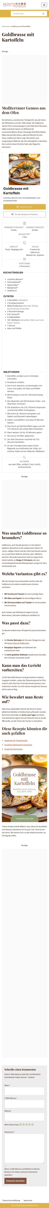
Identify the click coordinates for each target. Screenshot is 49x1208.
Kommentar (9, 1132)
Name (7, 1085)
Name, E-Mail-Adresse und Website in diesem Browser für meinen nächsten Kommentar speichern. (22, 1172)
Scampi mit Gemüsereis (13, 749)
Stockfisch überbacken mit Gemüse (18, 745)
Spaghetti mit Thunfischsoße (16, 740)
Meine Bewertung (11, 1124)
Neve (13, 1205)
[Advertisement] (24, 79)
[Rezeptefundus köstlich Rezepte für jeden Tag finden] (14, 5)
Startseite (6, 26)
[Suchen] (43, 13)
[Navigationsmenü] (44, 5)
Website (7, 1111)
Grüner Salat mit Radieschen (18, 643)
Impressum (28, 1200)
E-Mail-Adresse (10, 1098)
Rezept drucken (26, 207)
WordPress (33, 1205)
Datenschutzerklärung (11, 1200)
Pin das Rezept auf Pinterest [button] (26, 214)
